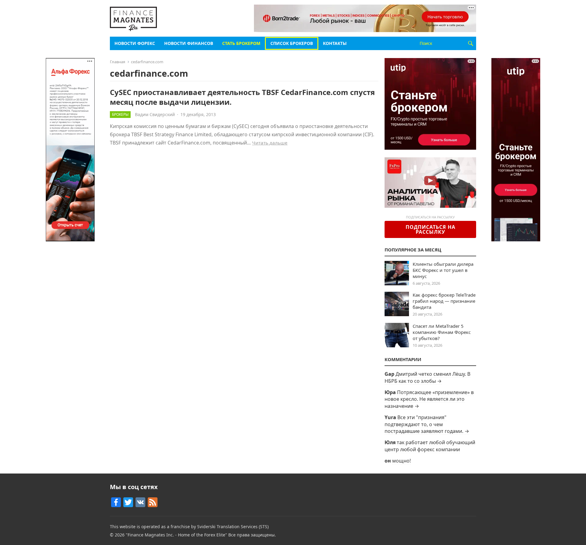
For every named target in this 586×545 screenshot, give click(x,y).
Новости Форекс (134, 43)
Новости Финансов (188, 43)
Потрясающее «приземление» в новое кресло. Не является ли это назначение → (429, 399)
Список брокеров (291, 43)
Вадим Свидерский (155, 114)
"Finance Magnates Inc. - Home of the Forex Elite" (176, 535)
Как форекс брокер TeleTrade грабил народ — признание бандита (444, 301)
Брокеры (120, 114)
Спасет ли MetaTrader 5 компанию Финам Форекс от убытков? (442, 332)
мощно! (401, 460)
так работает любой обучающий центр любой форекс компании (430, 445)
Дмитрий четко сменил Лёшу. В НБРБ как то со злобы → (427, 377)
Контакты (335, 43)
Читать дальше (270, 143)
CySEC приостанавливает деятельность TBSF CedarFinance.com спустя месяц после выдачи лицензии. (242, 97)
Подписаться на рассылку (430, 229)
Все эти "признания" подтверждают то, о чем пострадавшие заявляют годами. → (427, 424)
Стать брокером (241, 43)
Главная (117, 61)
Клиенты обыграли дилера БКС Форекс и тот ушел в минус (443, 270)
